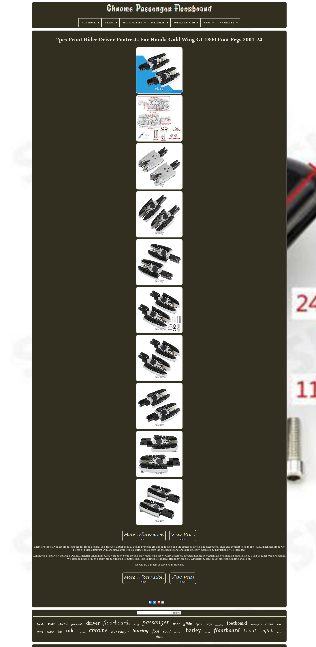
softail (267, 630)
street (40, 631)
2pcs (198, 624)
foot (155, 631)
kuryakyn (120, 631)
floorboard (227, 630)
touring (140, 630)
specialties (219, 625)
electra (63, 624)
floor (176, 624)
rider (71, 630)
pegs (209, 624)
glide (187, 623)
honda (40, 624)
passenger (155, 622)
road (167, 631)
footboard (237, 623)
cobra (269, 624)
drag (136, 624)
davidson (178, 632)
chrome (98, 630)
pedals (50, 631)
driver (93, 623)
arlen (279, 624)
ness (279, 632)
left (60, 631)
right (159, 636)
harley (193, 630)
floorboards (117, 622)
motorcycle (256, 624)
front (250, 631)
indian (207, 632)
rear (51, 623)
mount (82, 632)
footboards (76, 624)
